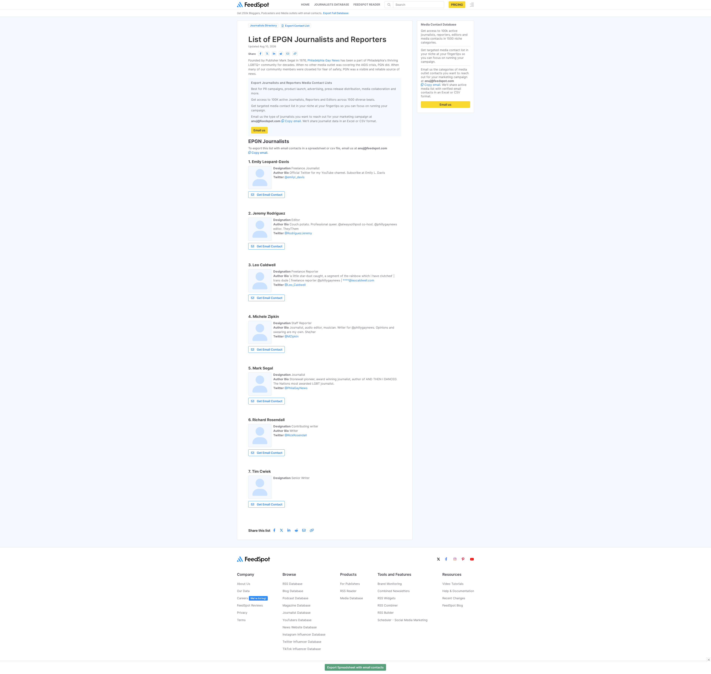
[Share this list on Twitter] (267, 53)
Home (305, 4)
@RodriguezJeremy (298, 233)
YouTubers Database (297, 620)
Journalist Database (297, 612)
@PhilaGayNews (296, 388)
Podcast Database (295, 598)
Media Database (351, 598)
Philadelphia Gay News (324, 60)
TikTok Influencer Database (302, 649)
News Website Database (300, 627)
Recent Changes (453, 598)
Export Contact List (297, 25)
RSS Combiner (388, 605)
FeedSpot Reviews (250, 605)
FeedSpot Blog (452, 605)
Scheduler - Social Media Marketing (403, 620)
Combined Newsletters (394, 591)
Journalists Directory (263, 25)
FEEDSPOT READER (366, 4)
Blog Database (293, 591)
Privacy (242, 612)
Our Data (243, 591)
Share (252, 53)
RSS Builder (386, 612)
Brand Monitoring (390, 584)
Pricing (457, 4)
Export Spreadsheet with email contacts (355, 667)
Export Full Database (335, 13)
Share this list (259, 530)
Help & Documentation (458, 591)
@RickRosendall (296, 435)
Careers (251, 598)
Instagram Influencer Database (304, 634)
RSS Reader (348, 591)
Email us (259, 130)
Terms (241, 620)
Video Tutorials (452, 584)
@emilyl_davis (294, 177)
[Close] (709, 660)
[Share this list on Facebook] (260, 53)
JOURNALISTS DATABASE (331, 4)
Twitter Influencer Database (302, 641)
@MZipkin (291, 336)
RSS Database (292, 584)
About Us (243, 584)
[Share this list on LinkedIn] (274, 53)
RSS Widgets (386, 598)
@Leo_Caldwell (295, 285)
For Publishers (350, 584)
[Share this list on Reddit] (281, 53)
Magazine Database (296, 605)
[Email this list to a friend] (288, 53)
